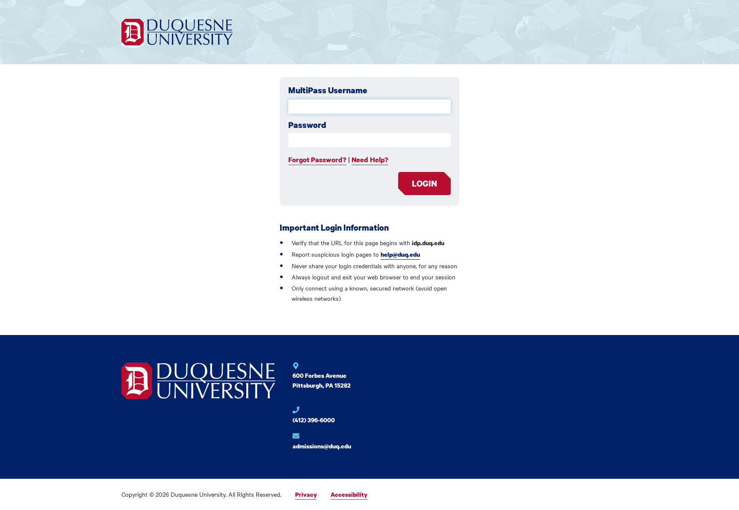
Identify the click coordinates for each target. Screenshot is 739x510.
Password (307, 125)
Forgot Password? (317, 159)
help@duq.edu (400, 254)
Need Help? (370, 159)
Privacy (306, 494)
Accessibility (349, 494)
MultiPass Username (327, 90)
